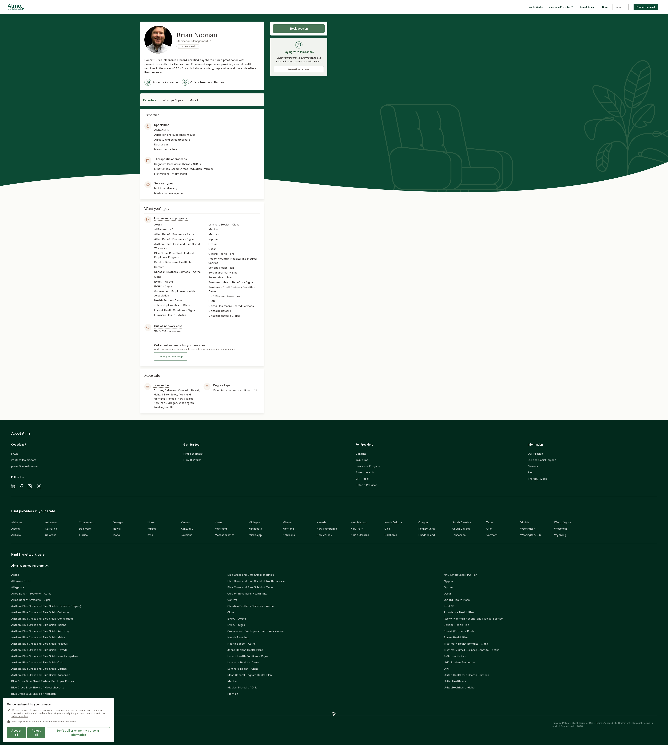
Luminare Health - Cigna (242, 668)
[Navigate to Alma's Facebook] (21, 486)
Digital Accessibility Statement (613, 722)
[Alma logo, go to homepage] (16, 7)
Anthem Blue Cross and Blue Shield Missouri (39, 643)
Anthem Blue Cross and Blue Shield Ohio (37, 662)
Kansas (185, 522)
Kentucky (187, 528)
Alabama (16, 522)
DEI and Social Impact (542, 460)
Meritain (232, 693)
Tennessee (459, 535)
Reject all (36, 732)
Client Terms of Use (582, 722)
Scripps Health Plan (456, 625)
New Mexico (359, 522)
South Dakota (461, 528)
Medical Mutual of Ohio (242, 687)
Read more (151, 72)
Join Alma (362, 460)
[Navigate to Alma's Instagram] (30, 486)
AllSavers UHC (20, 581)
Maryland (221, 528)
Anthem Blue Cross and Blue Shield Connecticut (42, 618)
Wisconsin (560, 528)
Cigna (230, 612)
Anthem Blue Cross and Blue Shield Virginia (39, 668)
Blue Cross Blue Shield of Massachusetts (37, 687)
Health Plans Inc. (238, 637)
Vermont (492, 535)
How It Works (192, 460)
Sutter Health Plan (456, 637)
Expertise (149, 100)
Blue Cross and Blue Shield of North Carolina (256, 581)
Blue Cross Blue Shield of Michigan (33, 693)
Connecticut (87, 522)
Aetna (15, 574)
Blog (531, 472)
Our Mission (535, 453)
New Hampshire (326, 528)
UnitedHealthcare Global (459, 687)
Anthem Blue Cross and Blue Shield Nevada (39, 650)
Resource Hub (365, 472)
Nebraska (289, 535)
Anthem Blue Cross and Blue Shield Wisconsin (40, 675)
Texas (490, 522)
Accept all (16, 732)
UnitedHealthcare (455, 681)
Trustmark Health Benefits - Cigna (466, 643)
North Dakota (393, 522)
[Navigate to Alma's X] (39, 486)
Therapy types (537, 478)
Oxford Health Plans (457, 599)
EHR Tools (362, 478)
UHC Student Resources (459, 662)
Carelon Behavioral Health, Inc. (247, 593)
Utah (489, 528)
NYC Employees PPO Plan (460, 574)
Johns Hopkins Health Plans (245, 650)
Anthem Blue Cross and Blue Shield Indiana (38, 625)
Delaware (85, 528)
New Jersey (324, 535)
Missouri (288, 522)
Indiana (151, 528)
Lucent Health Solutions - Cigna (247, 656)
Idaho (116, 535)
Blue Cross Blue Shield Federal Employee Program (43, 681)
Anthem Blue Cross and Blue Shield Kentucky (40, 631)
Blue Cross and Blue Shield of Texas (250, 587)
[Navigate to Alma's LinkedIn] (13, 486)
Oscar (447, 593)
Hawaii (117, 528)
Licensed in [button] (161, 385)
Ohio (387, 528)
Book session (299, 28)
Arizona (16, 535)
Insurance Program (368, 466)
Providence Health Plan (459, 612)
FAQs (14, 453)
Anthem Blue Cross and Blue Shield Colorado (40, 612)
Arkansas (51, 522)
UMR (447, 668)
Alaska (15, 528)
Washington (527, 528)
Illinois (150, 522)
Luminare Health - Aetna (243, 662)
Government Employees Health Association (255, 631)
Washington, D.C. (531, 535)
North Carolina (360, 535)
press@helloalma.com (24, 466)
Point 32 (449, 606)
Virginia (524, 522)
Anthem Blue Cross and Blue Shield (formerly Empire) (46, 606)
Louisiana (186, 535)
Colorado (50, 535)
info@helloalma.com (23, 460)
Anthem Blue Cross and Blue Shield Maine (38, 637)
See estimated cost (299, 69)
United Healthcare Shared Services (466, 675)
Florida (83, 535)
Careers (533, 466)
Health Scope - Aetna (241, 643)
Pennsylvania (426, 528)
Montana (288, 528)
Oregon (423, 522)
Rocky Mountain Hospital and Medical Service (473, 618)
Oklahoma (390, 535)
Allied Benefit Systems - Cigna (30, 599)
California (51, 528)
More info (195, 100)
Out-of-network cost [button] (168, 326)
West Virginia (562, 522)
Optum (448, 587)
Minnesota (255, 528)
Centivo (232, 599)
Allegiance (17, 587)
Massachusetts (224, 535)
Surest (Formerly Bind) (459, 631)
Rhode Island (426, 535)
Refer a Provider (366, 485)
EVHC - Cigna (236, 625)
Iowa (150, 535)
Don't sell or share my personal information (78, 732)
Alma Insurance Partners (27, 565)
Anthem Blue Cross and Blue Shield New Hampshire (44, 656)
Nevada (321, 522)
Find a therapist (193, 453)
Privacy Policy (561, 722)
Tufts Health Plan (455, 656)
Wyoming (560, 535)
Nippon (448, 581)
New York (357, 528)
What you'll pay (173, 100)
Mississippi (255, 535)
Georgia (117, 522)
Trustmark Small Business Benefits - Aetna (471, 650)
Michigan (254, 522)
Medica (231, 681)
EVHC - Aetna (236, 618)
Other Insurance (21, 705)
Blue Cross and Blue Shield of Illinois (250, 574)
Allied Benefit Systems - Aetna (31, 593)
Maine (218, 522)
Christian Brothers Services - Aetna (250, 606)
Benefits (361, 453)
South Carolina (461, 522)
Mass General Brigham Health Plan (249, 675)
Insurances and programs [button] (171, 218)
